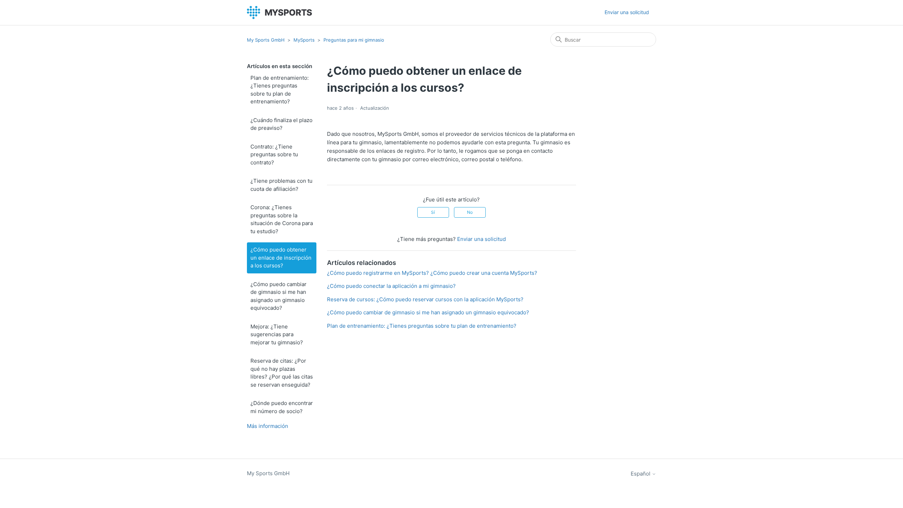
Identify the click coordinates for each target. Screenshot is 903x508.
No (470, 212)
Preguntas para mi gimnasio (353, 40)
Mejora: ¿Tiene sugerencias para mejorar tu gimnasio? (276, 334)
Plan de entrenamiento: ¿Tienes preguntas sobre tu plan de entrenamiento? (279, 89)
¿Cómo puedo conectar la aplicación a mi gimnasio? (391, 286)
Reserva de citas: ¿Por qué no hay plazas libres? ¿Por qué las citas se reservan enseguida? (281, 372)
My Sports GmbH (266, 40)
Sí (433, 212)
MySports (304, 40)
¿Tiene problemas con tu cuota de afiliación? (281, 184)
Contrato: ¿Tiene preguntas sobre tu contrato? (274, 154)
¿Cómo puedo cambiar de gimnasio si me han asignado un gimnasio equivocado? (278, 296)
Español (641, 474)
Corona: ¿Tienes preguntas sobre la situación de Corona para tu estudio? (281, 219)
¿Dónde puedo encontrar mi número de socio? (281, 407)
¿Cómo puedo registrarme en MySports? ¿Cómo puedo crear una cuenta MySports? (432, 273)
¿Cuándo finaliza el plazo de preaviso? (281, 124)
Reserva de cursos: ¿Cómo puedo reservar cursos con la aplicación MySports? (425, 299)
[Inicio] (279, 12)
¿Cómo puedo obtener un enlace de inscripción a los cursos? (280, 257)
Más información (267, 426)
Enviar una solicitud (627, 12)
